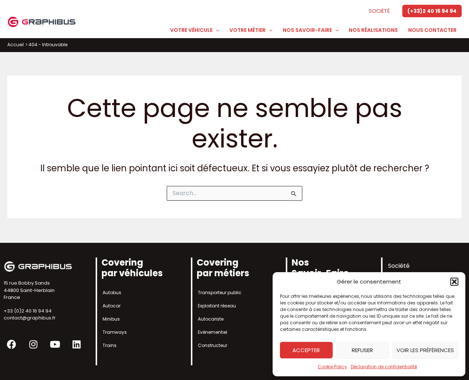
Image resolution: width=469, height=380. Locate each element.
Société (379, 11)
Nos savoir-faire (307, 30)
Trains (110, 345)
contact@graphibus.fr (30, 317)
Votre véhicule (191, 30)
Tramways (115, 332)
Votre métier (247, 30)
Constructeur (212, 345)
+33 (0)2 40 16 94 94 (28, 310)
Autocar (112, 306)
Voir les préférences (425, 350)
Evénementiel (212, 332)
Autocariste (211, 319)
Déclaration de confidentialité (384, 366)
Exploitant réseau (217, 306)
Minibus (111, 319)
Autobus (112, 292)
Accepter (306, 350)
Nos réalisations (373, 30)
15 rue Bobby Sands (27, 282)
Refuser (362, 350)
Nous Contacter (432, 30)
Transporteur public (219, 292)
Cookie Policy (332, 366)
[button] (454, 281)
